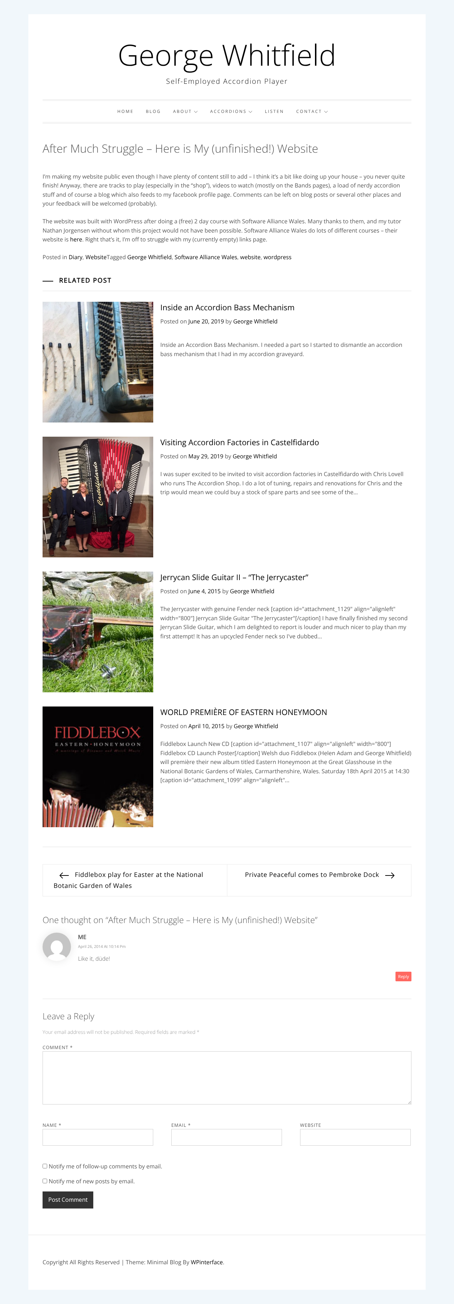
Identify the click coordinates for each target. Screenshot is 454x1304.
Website (96, 257)
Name (52, 1125)
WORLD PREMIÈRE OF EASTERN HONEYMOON (243, 712)
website (250, 257)
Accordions (228, 111)
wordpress (278, 257)
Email (181, 1125)
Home (125, 111)
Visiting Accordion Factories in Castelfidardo (239, 442)
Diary (76, 257)
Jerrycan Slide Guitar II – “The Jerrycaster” (234, 577)
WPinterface (207, 1262)
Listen (274, 111)
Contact (309, 111)
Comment (58, 1047)
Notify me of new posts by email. (92, 1181)
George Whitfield (227, 55)
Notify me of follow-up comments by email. (105, 1166)
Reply (403, 976)
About (182, 111)
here (76, 239)
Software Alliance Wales (206, 257)
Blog (153, 111)
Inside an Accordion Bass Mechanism (227, 307)
